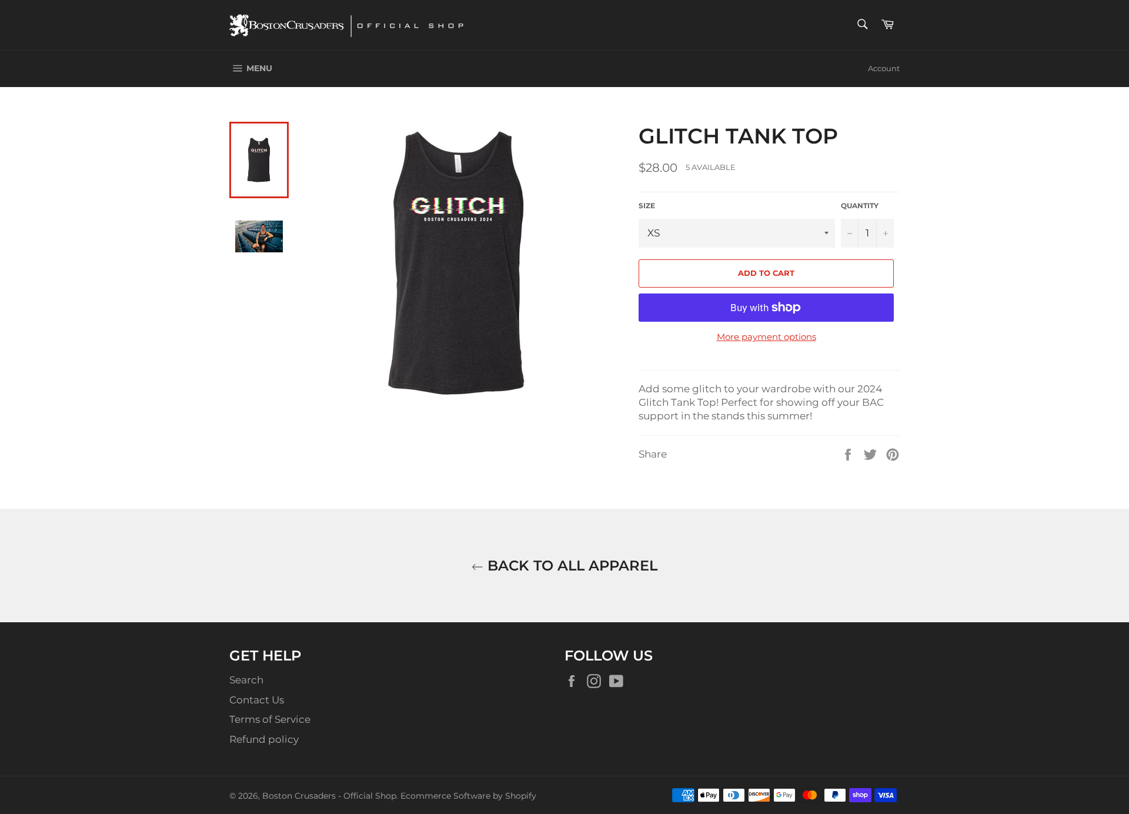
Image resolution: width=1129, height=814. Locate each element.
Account (884, 68)
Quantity (860, 205)
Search (246, 680)
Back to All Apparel (570, 565)
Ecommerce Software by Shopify (468, 795)
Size (647, 205)
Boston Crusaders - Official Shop (329, 795)
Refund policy (264, 739)
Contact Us (256, 700)
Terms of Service (269, 719)
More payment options (766, 336)
